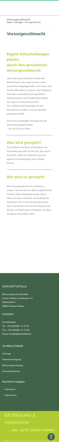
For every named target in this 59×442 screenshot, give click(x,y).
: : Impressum (8, 389)
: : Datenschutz (9, 395)
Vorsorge (18, 22)
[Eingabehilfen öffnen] (51, 436)
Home (9, 22)
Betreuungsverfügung (12, 365)
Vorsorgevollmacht (11, 371)
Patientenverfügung (11, 359)
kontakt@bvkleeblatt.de (20, 334)
